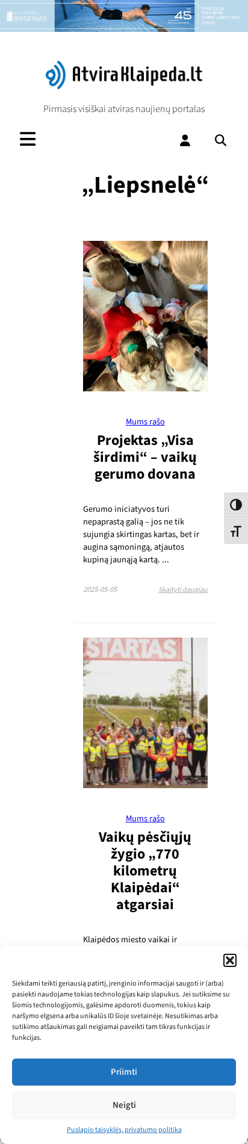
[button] (230, 960)
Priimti (124, 1072)
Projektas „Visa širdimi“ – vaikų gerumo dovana (145, 457)
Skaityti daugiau (183, 590)
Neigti (124, 1105)
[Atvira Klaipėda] (124, 86)
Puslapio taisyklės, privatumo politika (124, 1130)
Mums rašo (145, 421)
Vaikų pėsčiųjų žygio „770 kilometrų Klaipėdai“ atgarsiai (145, 871)
